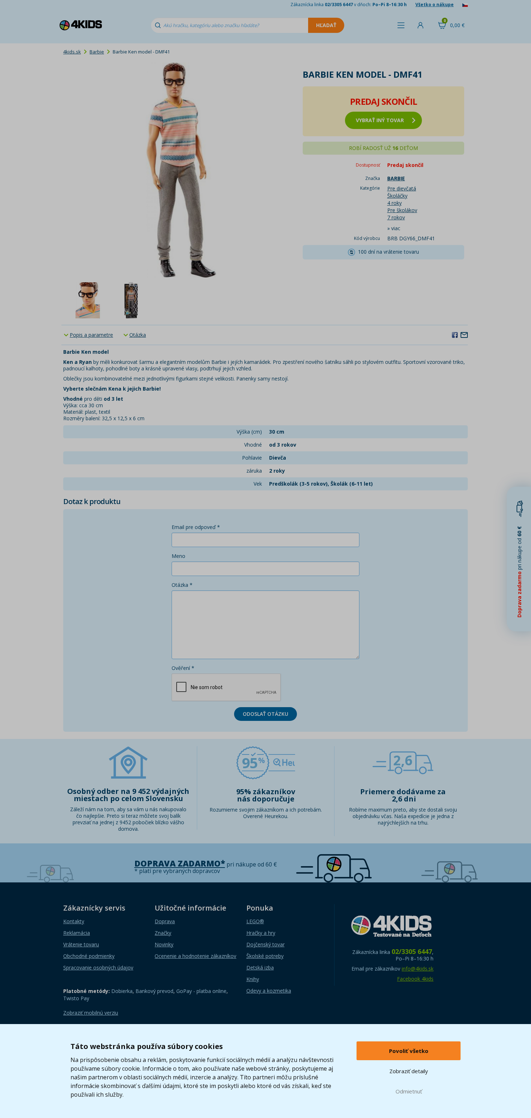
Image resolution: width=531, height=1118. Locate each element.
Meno (178, 555)
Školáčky (397, 195)
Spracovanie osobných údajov (98, 967)
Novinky (164, 944)
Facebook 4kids (415, 978)
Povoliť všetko (408, 1050)
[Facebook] (455, 334)
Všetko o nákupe (434, 4)
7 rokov (396, 217)
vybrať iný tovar (380, 120)
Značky (163, 932)
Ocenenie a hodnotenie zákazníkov (195, 956)
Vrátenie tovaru (81, 944)
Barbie (97, 51)
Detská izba (260, 967)
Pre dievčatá (401, 188)
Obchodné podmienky (89, 956)
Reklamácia (76, 932)
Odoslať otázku (265, 713)
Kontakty (73, 921)
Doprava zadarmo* (179, 863)
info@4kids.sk (417, 968)
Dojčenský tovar (265, 944)
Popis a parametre (91, 334)
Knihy (252, 979)
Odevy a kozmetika (268, 990)
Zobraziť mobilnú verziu (90, 1012)
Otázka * (182, 584)
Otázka (137, 334)
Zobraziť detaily (408, 1071)
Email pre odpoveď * (196, 527)
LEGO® (255, 921)
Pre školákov (402, 210)
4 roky (394, 202)
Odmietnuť (409, 1091)
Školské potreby (265, 956)
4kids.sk (72, 51)
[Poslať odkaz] (464, 334)
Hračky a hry (260, 932)
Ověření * (183, 668)
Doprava (165, 921)
